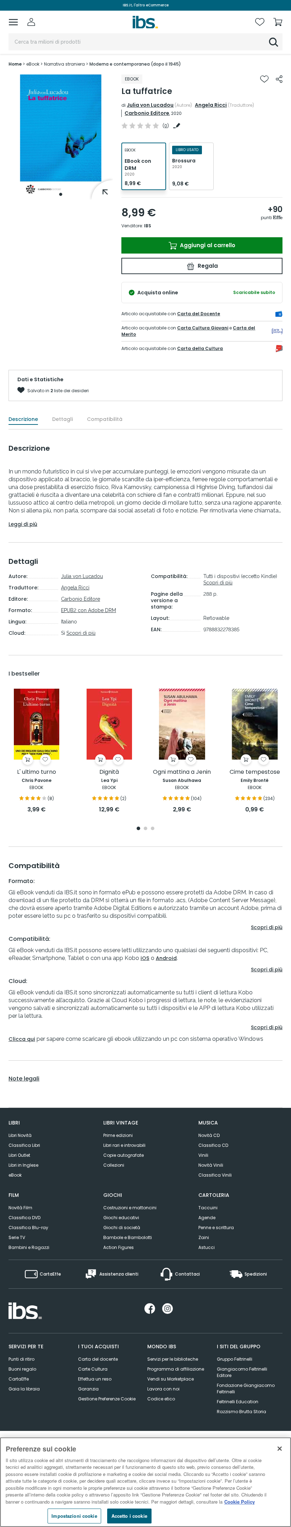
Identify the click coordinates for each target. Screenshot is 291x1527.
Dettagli (62, 419)
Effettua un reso (94, 1379)
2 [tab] (145, 829)
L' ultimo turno (36, 772)
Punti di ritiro (21, 1359)
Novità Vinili (210, 1165)
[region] (145, 1482)
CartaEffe (19, 1379)
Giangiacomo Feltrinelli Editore (242, 1372)
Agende (206, 1218)
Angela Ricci (211, 105)
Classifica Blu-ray (28, 1228)
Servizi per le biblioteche (172, 1359)
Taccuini (208, 1208)
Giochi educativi (121, 1218)
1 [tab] (60, 194)
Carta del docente (98, 1359)
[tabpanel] (61, 137)
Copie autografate (123, 1155)
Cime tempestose (255, 772)
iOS (145, 958)
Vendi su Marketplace (170, 1379)
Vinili (203, 1155)
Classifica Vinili (215, 1175)
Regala (207, 266)
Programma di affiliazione (175, 1369)
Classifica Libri (24, 1145)
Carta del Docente (198, 314)
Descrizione (23, 419)
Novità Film (20, 1208)
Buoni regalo (22, 1369)
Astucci (206, 1247)
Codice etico (161, 1399)
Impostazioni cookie (74, 1515)
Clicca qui (22, 1039)
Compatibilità (104, 419)
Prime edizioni (118, 1135)
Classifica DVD (24, 1218)
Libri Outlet (19, 1155)
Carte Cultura (93, 1369)
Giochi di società (121, 1228)
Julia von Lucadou (150, 105)
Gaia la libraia (24, 1389)
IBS (147, 226)
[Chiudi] (279, 1448)
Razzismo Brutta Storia (241, 1412)
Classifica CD (213, 1145)
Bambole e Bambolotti (127, 1237)
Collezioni (113, 1165)
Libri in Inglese (23, 1165)
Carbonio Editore (147, 113)
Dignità (109, 772)
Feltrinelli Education (237, 1402)
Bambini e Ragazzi (29, 1247)
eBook (15, 1175)
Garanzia (88, 1389)
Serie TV (17, 1237)
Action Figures (118, 1247)
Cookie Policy (239, 1501)
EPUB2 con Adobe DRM (88, 610)
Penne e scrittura (216, 1228)
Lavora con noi (163, 1389)
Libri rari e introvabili (124, 1145)
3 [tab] (152, 829)
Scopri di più (80, 633)
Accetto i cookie (129, 1515)
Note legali (24, 1079)
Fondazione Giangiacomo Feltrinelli (246, 1388)
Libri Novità (20, 1135)
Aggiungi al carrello (207, 245)
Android (166, 958)
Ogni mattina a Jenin (182, 772)
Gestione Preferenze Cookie (107, 1399)
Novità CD (209, 1135)
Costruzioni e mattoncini (130, 1208)
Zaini (203, 1237)
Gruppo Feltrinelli (234, 1359)
